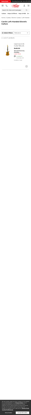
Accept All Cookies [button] (22, 412)
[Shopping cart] (28, 5)
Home (3, 17)
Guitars (4, 13)
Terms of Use (25, 408)
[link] (21, 45)
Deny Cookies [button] (8, 412)
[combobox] (21, 33)
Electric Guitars (16, 17)
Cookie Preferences (7, 409)
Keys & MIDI (22, 13)
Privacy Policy (19, 402)
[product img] (7, 50)
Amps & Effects (12, 13)
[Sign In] (24, 5)
